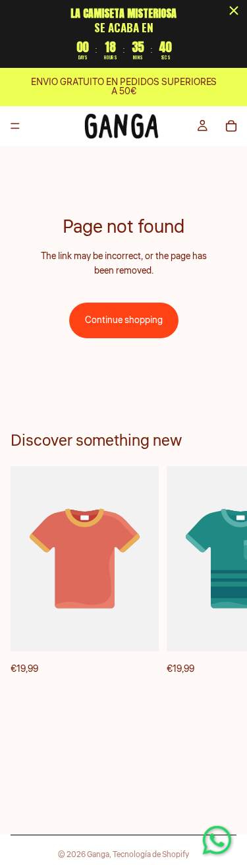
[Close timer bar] (234, 10)
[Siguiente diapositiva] (221, 570)
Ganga (98, 854)
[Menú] (15, 126)
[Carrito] (231, 125)
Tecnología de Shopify (151, 854)
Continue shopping (124, 320)
